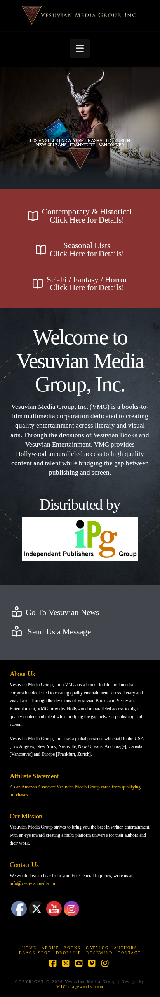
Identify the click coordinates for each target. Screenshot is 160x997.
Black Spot (35, 953)
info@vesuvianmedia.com (33, 883)
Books (72, 948)
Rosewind (99, 953)
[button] (80, 48)
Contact (129, 953)
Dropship (68, 953)
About (50, 948)
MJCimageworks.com (80, 987)
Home (29, 948)
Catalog (97, 948)
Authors (125, 948)
